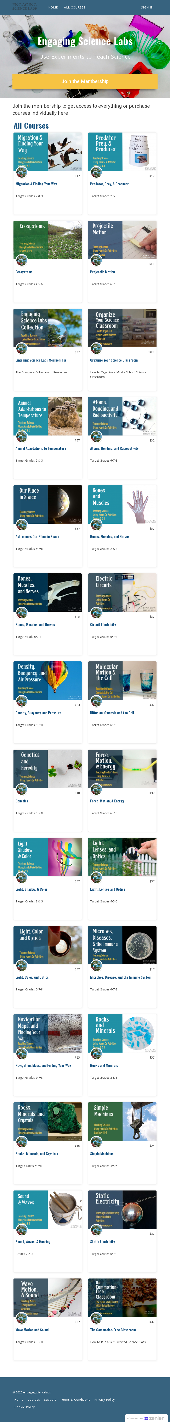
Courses (34, 1399)
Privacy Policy (105, 1399)
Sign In (147, 7)
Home (19, 1399)
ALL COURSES (74, 7)
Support (50, 1399)
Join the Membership (85, 81)
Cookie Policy (25, 1407)
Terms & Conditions (75, 1399)
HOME (53, 7)
